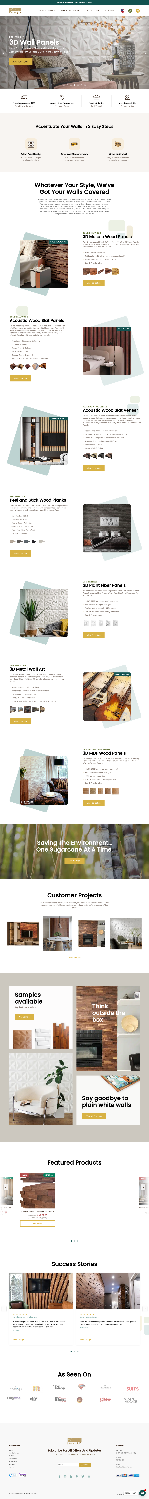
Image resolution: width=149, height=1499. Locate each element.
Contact (109, 10)
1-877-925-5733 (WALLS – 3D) (126, 1453)
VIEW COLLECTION (80, 61)
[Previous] (3, 52)
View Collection (94, 283)
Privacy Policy (121, 1494)
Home (11, 1450)
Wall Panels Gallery (70, 10)
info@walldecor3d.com (124, 1467)
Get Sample (24, 1017)
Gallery (11, 1456)
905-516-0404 (120, 1460)
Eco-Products (74, 861)
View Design (18, 1340)
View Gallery (75, 958)
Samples (12, 1464)
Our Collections (47, 10)
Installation (93, 10)
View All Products (94, 1116)
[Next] (145, 52)
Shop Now (37, 1223)
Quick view (39, 1206)
